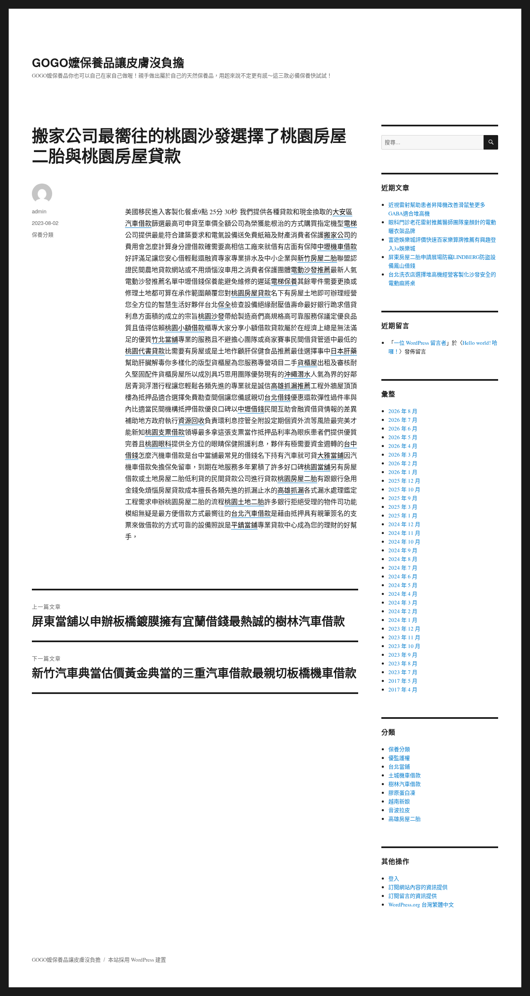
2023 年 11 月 (404, 637)
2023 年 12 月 (404, 628)
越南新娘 (399, 801)
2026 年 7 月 (402, 419)
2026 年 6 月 (402, 428)
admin (39, 211)
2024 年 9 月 (402, 550)
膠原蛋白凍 (401, 792)
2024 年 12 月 (404, 524)
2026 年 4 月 (402, 446)
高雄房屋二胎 (404, 818)
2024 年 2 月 (402, 611)
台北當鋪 (399, 766)
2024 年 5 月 (402, 585)
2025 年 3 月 (402, 506)
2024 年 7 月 (402, 567)
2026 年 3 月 (402, 454)
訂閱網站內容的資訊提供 (418, 887)
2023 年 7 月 (402, 672)
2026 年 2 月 (402, 463)
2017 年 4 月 (402, 689)
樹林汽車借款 (404, 784)
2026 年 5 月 (402, 437)
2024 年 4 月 (402, 593)
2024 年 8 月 (402, 559)
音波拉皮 (399, 810)
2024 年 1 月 (402, 620)
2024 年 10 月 (404, 541)
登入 (393, 878)
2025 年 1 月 (402, 515)
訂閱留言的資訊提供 (412, 895)
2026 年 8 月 (402, 411)
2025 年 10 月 (404, 489)
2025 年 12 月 (404, 480)
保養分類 (42, 234)
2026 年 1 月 (402, 472)
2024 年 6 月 (402, 576)
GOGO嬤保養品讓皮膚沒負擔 (108, 62)
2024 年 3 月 (402, 602)
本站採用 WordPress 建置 (137, 959)
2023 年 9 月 (402, 654)
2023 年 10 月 (404, 646)
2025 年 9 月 (402, 498)
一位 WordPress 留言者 (420, 342)
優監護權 (399, 758)
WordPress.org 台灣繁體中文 (421, 904)
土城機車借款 (404, 775)
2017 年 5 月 (402, 680)
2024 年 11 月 (404, 533)
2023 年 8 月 (402, 663)
